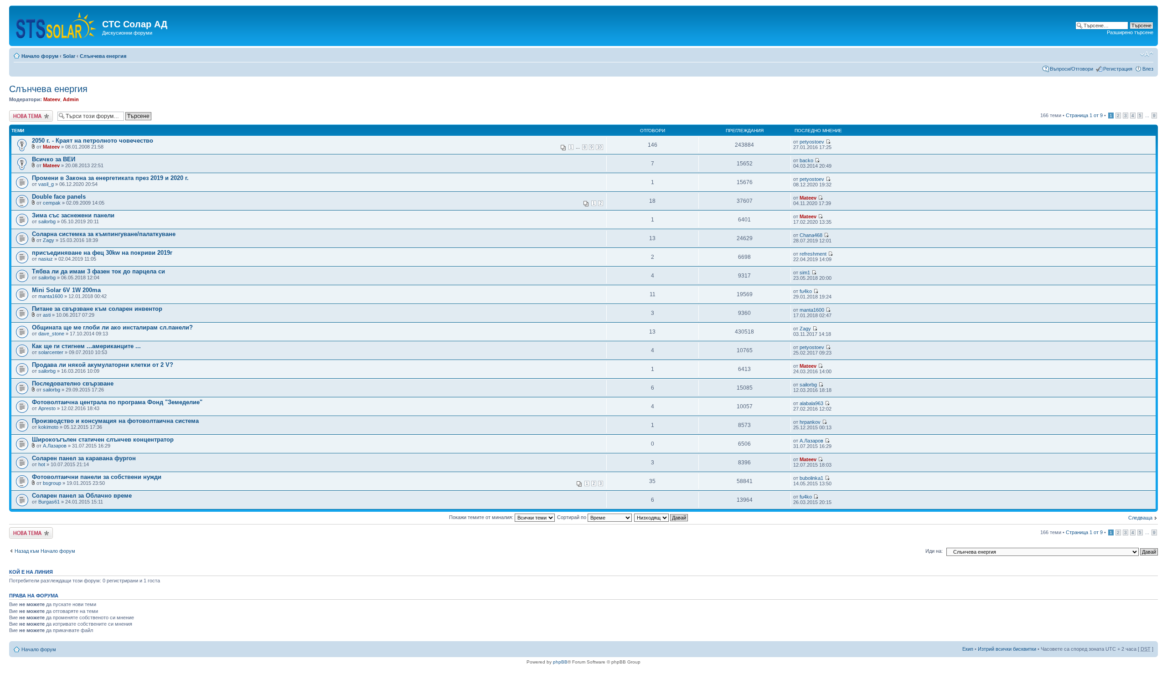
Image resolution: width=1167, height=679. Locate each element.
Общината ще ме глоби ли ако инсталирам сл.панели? (112, 327)
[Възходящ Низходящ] (661, 517)
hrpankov (810, 422)
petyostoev (812, 141)
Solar (69, 56)
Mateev (51, 99)
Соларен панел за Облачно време (82, 495)
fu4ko (806, 291)
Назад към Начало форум (45, 551)
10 (599, 147)
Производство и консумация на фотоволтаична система (115, 420)
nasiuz (45, 259)
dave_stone (51, 333)
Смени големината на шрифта (1146, 54)
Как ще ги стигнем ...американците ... (86, 346)
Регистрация (1117, 69)
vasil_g (46, 184)
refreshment (813, 254)
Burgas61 (49, 501)
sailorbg (47, 221)
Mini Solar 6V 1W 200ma (66, 290)
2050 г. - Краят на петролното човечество (92, 140)
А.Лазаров (55, 445)
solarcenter (50, 352)
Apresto (47, 408)
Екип (967, 649)
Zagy (48, 240)
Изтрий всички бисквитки (1007, 649)
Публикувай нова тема (29, 115)
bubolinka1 (811, 478)
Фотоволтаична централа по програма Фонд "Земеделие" (117, 402)
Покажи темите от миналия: (482, 517)
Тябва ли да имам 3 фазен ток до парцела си (98, 271)
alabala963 (811, 403)
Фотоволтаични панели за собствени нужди (96, 476)
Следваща (1140, 517)
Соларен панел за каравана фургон (84, 458)
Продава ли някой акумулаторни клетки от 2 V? (102, 364)
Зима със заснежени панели (73, 215)
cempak (52, 203)
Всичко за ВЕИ (53, 159)
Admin (71, 99)
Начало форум (39, 56)
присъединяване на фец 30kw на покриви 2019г (102, 252)
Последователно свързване (73, 383)
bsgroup (52, 483)
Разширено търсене (1130, 32)
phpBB (560, 661)
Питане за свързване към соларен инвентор (97, 308)
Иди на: (934, 551)
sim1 (805, 272)
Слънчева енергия (103, 56)
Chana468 (811, 235)
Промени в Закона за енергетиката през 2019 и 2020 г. (110, 178)
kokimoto (48, 427)
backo (806, 160)
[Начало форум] (56, 23)
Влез (1147, 69)
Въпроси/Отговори (1071, 69)
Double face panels (59, 196)
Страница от (1084, 115)
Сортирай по (572, 517)
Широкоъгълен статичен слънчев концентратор (103, 439)
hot (41, 464)
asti (47, 315)
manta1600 (50, 296)
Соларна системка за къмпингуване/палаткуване (104, 234)
